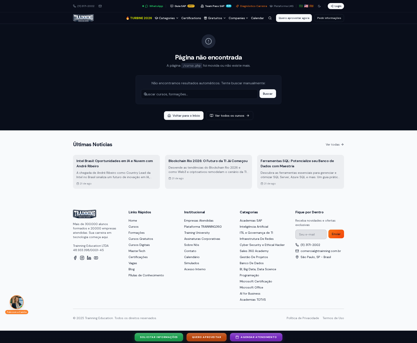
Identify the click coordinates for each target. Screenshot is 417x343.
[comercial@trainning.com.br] (100, 6)
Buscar (268, 94)
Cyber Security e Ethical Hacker (262, 245)
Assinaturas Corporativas (202, 239)
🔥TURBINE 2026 (139, 18)
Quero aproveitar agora (294, 18)
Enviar (336, 234)
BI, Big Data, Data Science (258, 269)
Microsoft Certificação (256, 281)
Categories (167, 18)
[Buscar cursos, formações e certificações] (269, 18)
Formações (137, 233)
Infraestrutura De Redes (257, 239)
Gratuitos (215, 18)
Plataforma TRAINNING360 (203, 227)
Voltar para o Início (186, 116)
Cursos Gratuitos (141, 239)
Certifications (191, 18)
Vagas (133, 263)
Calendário (192, 257)
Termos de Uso (333, 318)
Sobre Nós (191, 245)
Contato (190, 251)
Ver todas (333, 144)
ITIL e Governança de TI (256, 233)
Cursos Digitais (139, 245)
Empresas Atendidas (198, 220)
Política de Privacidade (303, 318)
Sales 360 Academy (254, 251)
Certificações (138, 257)
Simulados (191, 263)
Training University (197, 233)
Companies (237, 18)
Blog (132, 269)
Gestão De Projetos (254, 257)
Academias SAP (251, 220)
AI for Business (250, 293)
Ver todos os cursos (229, 116)
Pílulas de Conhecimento (146, 275)
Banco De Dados (252, 263)
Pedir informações (329, 18)
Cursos (134, 227)
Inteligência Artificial (254, 227)
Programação (249, 275)
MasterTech (137, 251)
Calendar (257, 18)
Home (133, 220)
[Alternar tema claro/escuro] (319, 6)
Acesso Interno (195, 269)
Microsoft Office (251, 287)
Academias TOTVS (253, 300)
